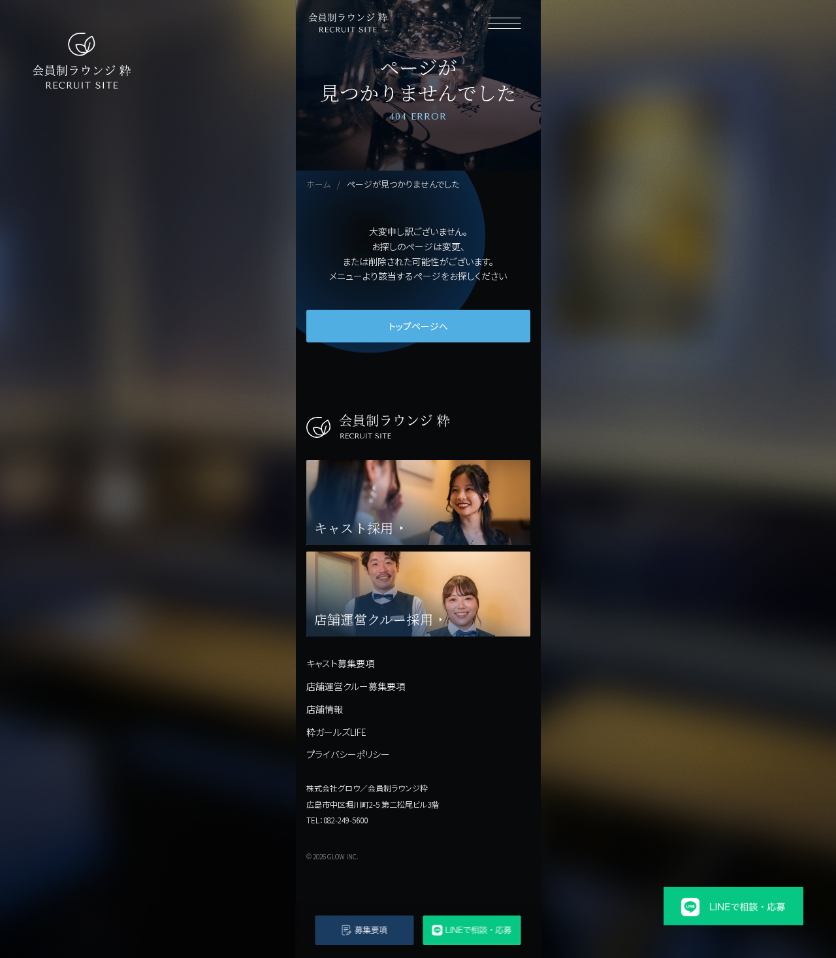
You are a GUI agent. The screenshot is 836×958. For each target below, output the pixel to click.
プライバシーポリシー (348, 754)
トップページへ (418, 326)
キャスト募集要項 (340, 663)
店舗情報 (324, 709)
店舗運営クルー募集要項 (355, 686)
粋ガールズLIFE (336, 731)
